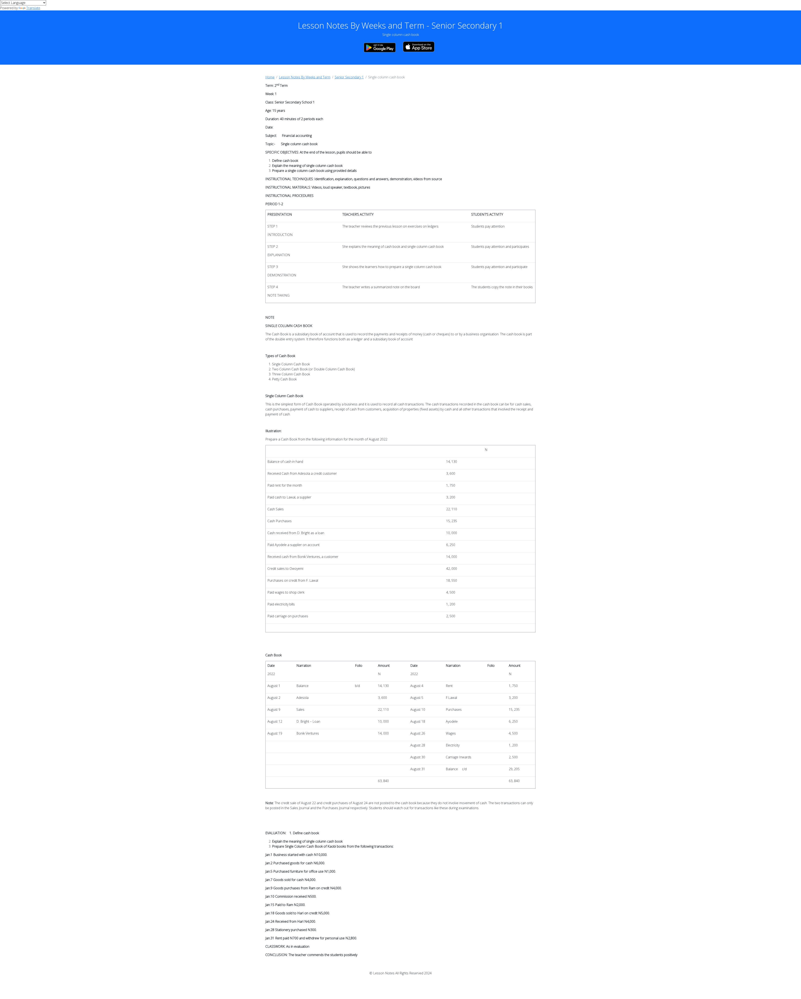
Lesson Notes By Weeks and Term (304, 77)
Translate (33, 8)
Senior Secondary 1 (349, 77)
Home (270, 77)
